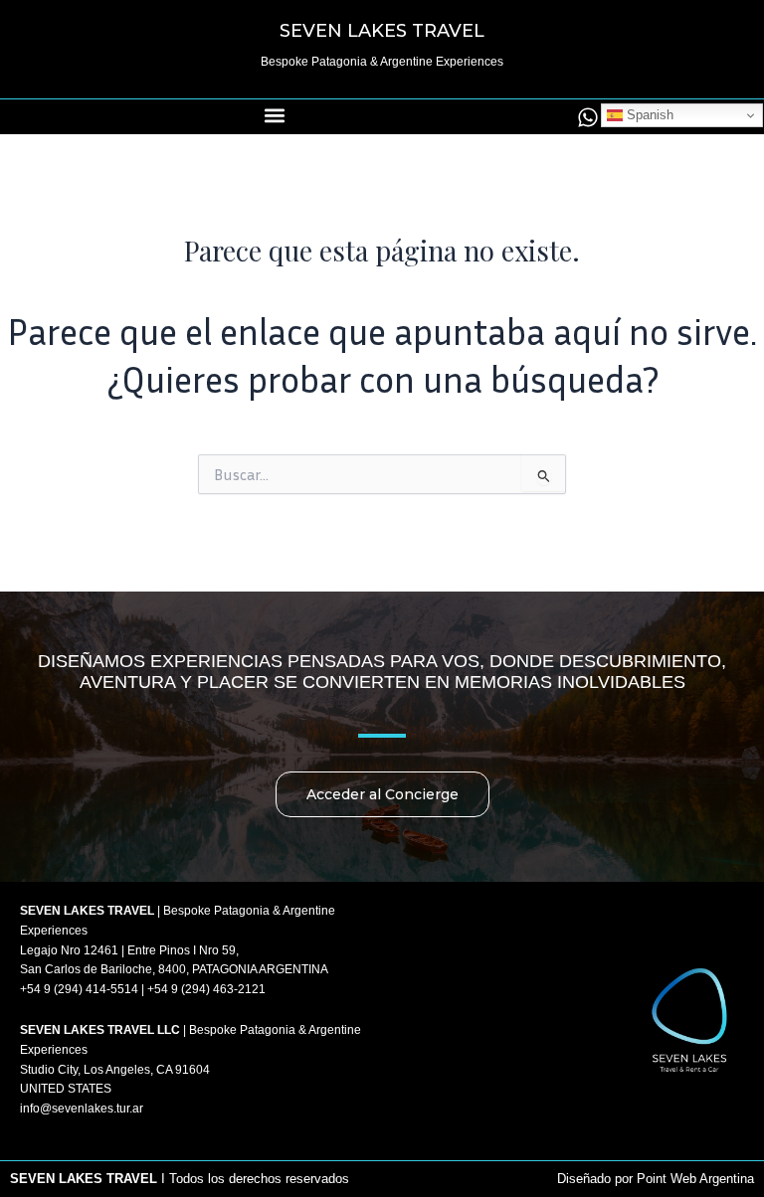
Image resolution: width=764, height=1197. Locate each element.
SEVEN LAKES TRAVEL (382, 31)
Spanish (648, 114)
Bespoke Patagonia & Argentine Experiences (382, 62)
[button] (275, 115)
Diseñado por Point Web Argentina (655, 1178)
